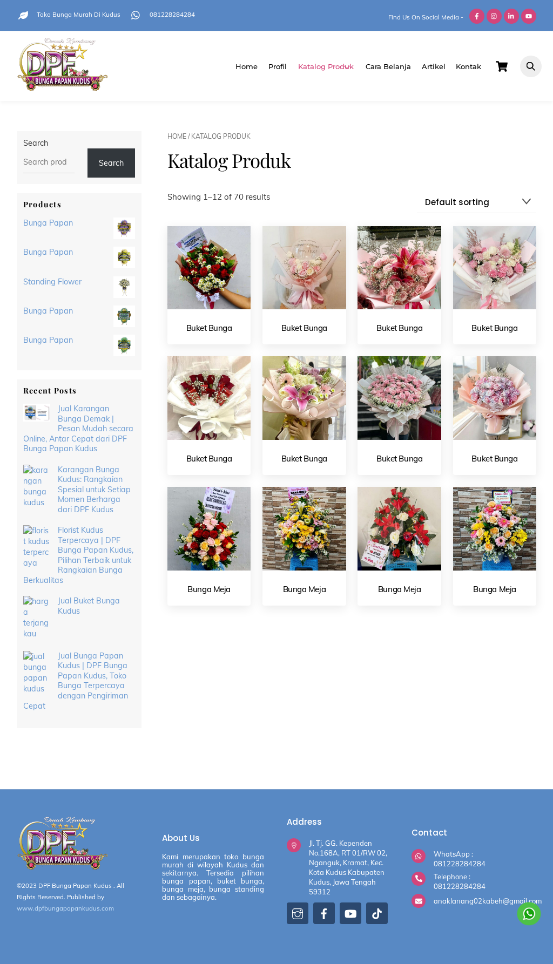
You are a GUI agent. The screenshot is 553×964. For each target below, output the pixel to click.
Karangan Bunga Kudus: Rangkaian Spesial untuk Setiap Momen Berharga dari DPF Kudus (94, 489)
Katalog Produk (326, 66)
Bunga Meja (209, 589)
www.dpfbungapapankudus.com (65, 908)
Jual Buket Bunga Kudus (89, 606)
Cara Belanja (388, 66)
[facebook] (324, 916)
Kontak (468, 66)
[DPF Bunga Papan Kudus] (63, 87)
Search (35, 143)
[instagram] (297, 916)
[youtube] (350, 916)
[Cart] (501, 66)
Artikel (434, 66)
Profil (277, 66)
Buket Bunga (209, 328)
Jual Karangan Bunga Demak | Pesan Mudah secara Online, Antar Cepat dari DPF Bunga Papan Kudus (78, 428)
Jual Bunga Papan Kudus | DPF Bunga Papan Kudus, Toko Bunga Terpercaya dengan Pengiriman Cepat (75, 681)
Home (246, 66)
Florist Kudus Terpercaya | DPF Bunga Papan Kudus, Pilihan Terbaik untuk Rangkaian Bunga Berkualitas (78, 555)
